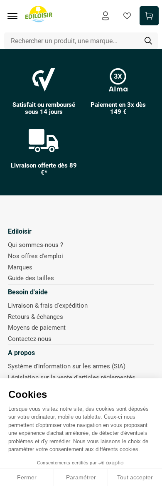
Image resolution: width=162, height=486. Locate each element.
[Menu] (15, 16)
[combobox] (81, 40)
